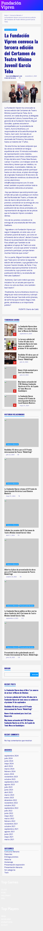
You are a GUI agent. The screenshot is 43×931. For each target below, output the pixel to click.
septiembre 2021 (11, 829)
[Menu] (39, 5)
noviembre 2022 (11, 803)
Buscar (7, 668)
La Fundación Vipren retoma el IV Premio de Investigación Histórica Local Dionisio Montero (10, 401)
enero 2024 (9, 774)
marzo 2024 (9, 769)
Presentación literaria (27, 605)
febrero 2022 (9, 821)
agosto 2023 (9, 784)
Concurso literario (10, 30)
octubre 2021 (9, 826)
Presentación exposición (14, 865)
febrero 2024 (9, 771)
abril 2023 (8, 792)
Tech (6, 872)
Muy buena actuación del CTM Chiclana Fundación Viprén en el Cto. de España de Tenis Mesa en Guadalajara (10, 387)
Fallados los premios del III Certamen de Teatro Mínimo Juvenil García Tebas (21, 513)
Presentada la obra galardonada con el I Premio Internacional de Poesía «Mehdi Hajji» (21, 636)
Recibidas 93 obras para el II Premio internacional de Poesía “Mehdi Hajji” (10, 358)
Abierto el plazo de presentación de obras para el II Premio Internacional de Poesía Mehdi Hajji (21, 553)
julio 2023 (8, 787)
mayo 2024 (8, 763)
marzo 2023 (9, 795)
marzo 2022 (9, 818)
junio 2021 (8, 834)
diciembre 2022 (10, 800)
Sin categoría (9, 870)
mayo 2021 (8, 837)
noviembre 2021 (11, 824)
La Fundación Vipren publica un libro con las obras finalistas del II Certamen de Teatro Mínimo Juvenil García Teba (21, 594)
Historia (7, 859)
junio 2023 (8, 790)
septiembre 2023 (11, 782)
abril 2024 (8, 766)
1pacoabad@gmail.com (14, 76)
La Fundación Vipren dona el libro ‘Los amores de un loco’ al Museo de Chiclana (10, 330)
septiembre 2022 (11, 808)
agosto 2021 (9, 831)
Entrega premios (11, 857)
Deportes (8, 854)
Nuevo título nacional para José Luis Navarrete (10, 373)
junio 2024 (8, 761)
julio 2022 (8, 810)
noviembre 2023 (11, 776)
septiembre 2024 (11, 756)
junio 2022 (8, 813)
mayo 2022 (8, 816)
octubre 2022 (9, 805)
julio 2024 (8, 758)
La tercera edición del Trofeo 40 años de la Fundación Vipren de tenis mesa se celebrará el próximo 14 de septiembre (10, 344)
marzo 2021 (9, 839)
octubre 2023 (9, 779)
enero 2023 (9, 797)
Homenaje (8, 862)
